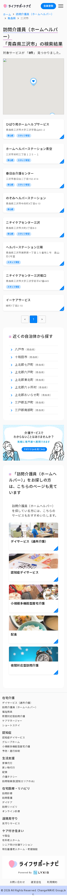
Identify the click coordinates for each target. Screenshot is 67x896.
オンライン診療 (11, 811)
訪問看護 (7, 797)
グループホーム (11, 742)
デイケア (7, 802)
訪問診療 (7, 793)
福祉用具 (7, 711)
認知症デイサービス (13, 737)
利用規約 (52, 882)
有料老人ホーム (11, 840)
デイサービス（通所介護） (17, 702)
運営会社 (36, 882)
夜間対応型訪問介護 (13, 716)
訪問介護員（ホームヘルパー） (20, 707)
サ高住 (6, 835)
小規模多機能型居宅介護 (16, 746)
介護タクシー (9, 776)
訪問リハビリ (9, 806)
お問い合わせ (17, 882)
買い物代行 (8, 767)
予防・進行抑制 (11, 751)
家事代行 (7, 763)
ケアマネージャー (12, 720)
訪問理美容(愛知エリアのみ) (18, 781)
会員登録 (48, 5)
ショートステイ (11, 725)
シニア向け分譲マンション (17, 844)
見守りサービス (11, 823)
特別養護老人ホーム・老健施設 (20, 849)
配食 (4, 772)
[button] (33, 82)
